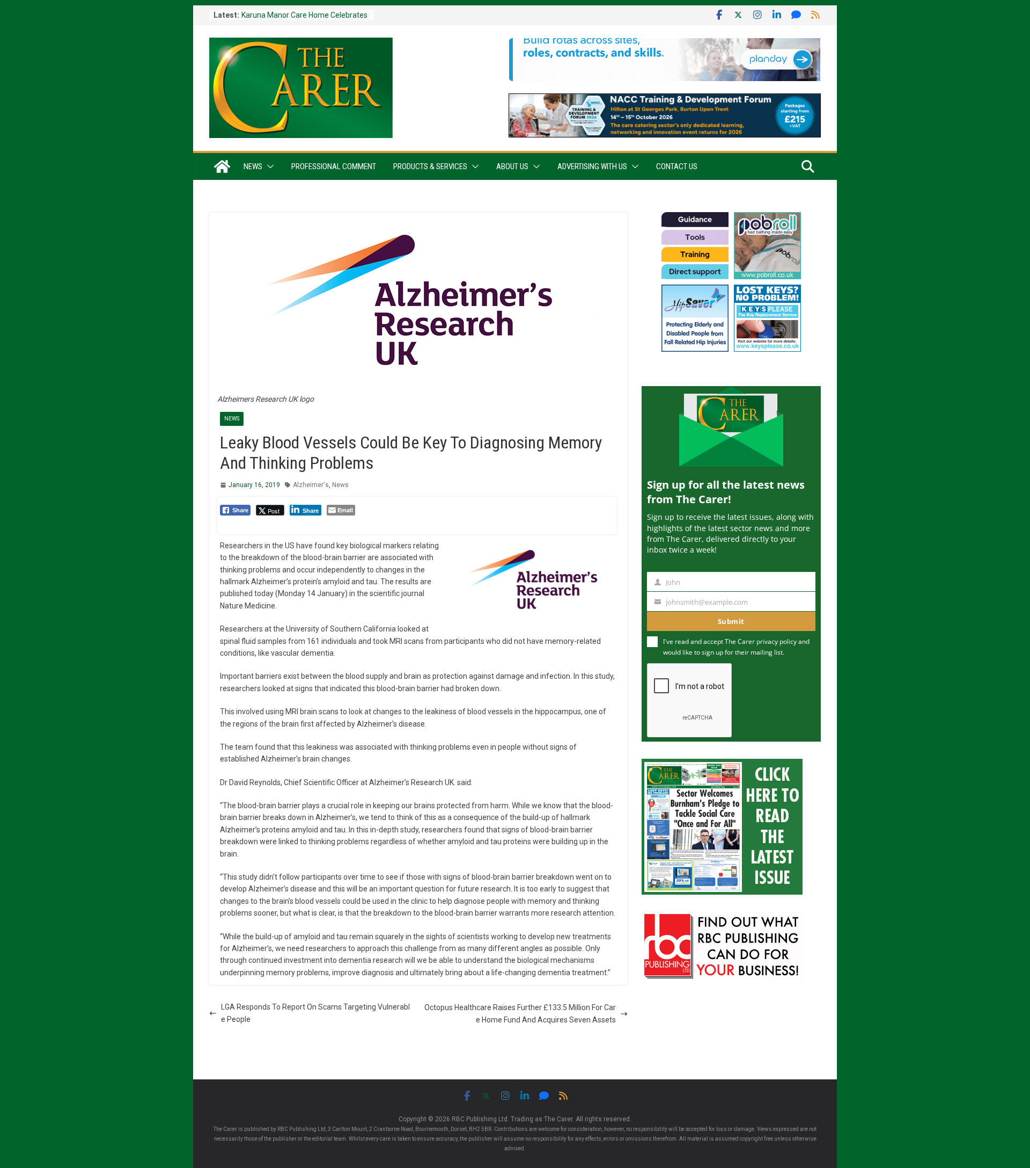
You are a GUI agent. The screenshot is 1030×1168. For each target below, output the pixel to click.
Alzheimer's (311, 485)
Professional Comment (333, 166)
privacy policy (776, 641)
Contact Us (676, 166)
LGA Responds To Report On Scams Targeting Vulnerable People (315, 1013)
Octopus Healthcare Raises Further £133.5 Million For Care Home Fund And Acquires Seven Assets (520, 1013)
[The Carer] (222, 166)
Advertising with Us (592, 166)
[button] (268, 166)
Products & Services (430, 166)
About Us (512, 166)
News (253, 166)
